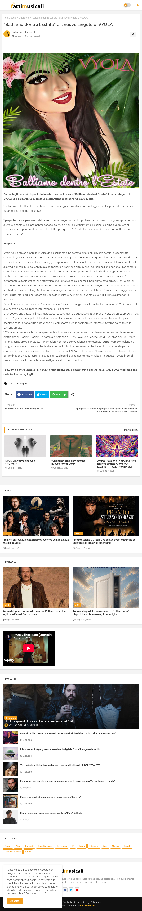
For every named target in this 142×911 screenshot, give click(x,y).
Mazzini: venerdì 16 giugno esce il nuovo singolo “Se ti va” (50, 797)
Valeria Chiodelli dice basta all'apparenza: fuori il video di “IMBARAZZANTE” (60, 765)
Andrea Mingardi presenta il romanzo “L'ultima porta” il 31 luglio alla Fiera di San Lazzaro (34, 613)
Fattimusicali (87, 905)
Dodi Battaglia (45, 846)
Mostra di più (131, 430)
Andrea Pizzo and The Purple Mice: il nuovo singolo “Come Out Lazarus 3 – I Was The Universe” (116, 463)
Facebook (26, 394)
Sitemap (96, 902)
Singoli (127, 846)
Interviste (93, 846)
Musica (115, 846)
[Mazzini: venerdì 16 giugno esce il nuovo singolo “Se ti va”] (10, 801)
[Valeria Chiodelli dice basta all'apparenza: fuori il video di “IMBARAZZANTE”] (10, 769)
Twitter (43, 394)
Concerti (29, 846)
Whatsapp (60, 394)
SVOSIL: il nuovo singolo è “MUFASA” (20, 462)
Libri (105, 846)
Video (28, 852)
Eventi (82, 846)
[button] (138, 5)
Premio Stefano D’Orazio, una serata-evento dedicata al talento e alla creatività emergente (104, 541)
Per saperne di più (36, 893)
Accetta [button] (14, 901)
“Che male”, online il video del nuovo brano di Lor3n (68, 462)
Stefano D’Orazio (13, 852)
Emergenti (23, 17)
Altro (18, 846)
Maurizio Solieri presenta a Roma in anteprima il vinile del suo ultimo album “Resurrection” (68, 733)
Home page (9, 17)
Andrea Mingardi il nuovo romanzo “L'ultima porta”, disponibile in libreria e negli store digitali (101, 613)
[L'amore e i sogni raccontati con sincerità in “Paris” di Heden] (10, 817)
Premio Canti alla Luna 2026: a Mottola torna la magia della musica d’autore (36, 541)
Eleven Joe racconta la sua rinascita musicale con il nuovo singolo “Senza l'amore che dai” (67, 781)
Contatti (67, 902)
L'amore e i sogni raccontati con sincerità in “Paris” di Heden (51, 813)
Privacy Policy (81, 902)
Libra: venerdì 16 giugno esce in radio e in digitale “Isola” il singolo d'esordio (60, 749)
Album (8, 846)
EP (73, 846)
